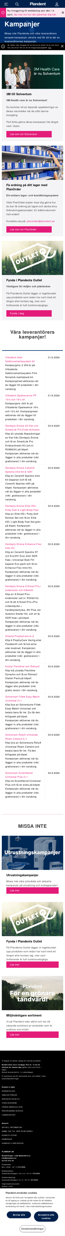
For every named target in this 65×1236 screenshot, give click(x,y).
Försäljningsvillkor (12, 1107)
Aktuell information (12, 1127)
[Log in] (57, 4)
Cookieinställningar (32, 1228)
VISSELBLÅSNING (9, 1103)
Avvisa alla (19, 1214)
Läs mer (15, 890)
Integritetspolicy (11, 1099)
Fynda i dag (17, 313)
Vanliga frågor (9, 1095)
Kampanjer (7, 1139)
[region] (32, 1212)
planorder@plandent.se (41, 221)
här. (49, 48)
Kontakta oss (8, 1091)
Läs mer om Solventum (23, 134)
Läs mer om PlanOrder (23, 229)
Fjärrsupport (9, 1115)
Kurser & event (9, 1135)
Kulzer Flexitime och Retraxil (22, 666)
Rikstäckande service (12, 1111)
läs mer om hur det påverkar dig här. (35, 14)
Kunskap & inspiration (12, 1143)
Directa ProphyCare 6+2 (19, 636)
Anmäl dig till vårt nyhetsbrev (17, 1131)
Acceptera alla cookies (46, 1216)
